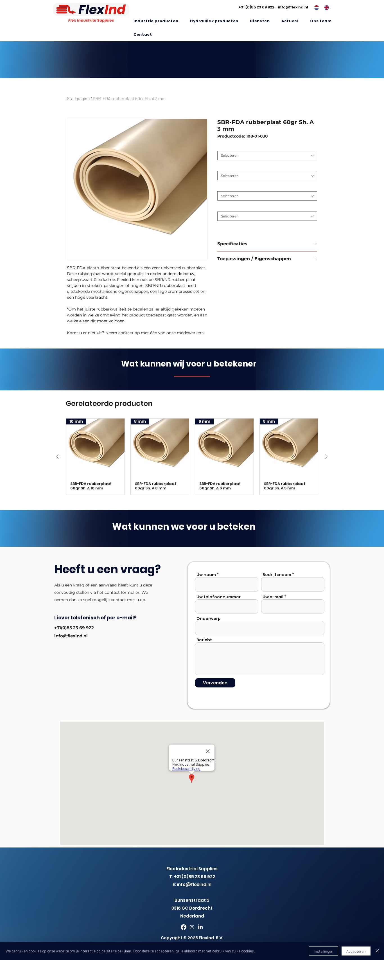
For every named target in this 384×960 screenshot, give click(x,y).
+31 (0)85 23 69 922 (256, 7)
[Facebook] (183, 927)
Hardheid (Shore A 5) (236, 167)
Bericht (204, 640)
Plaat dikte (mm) (232, 187)
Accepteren (356, 951)
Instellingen (323, 951)
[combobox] (267, 155)
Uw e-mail (273, 597)
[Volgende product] (326, 456)
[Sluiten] (377, 950)
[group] (192, 456)
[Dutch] (315, 7)
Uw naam (206, 575)
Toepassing (228, 146)
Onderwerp (208, 618)
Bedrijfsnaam (277, 575)
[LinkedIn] (200, 927)
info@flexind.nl (293, 7)
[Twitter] (192, 927)
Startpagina (78, 98)
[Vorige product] (57, 456)
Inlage (223, 207)
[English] (325, 7)
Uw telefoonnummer (218, 597)
